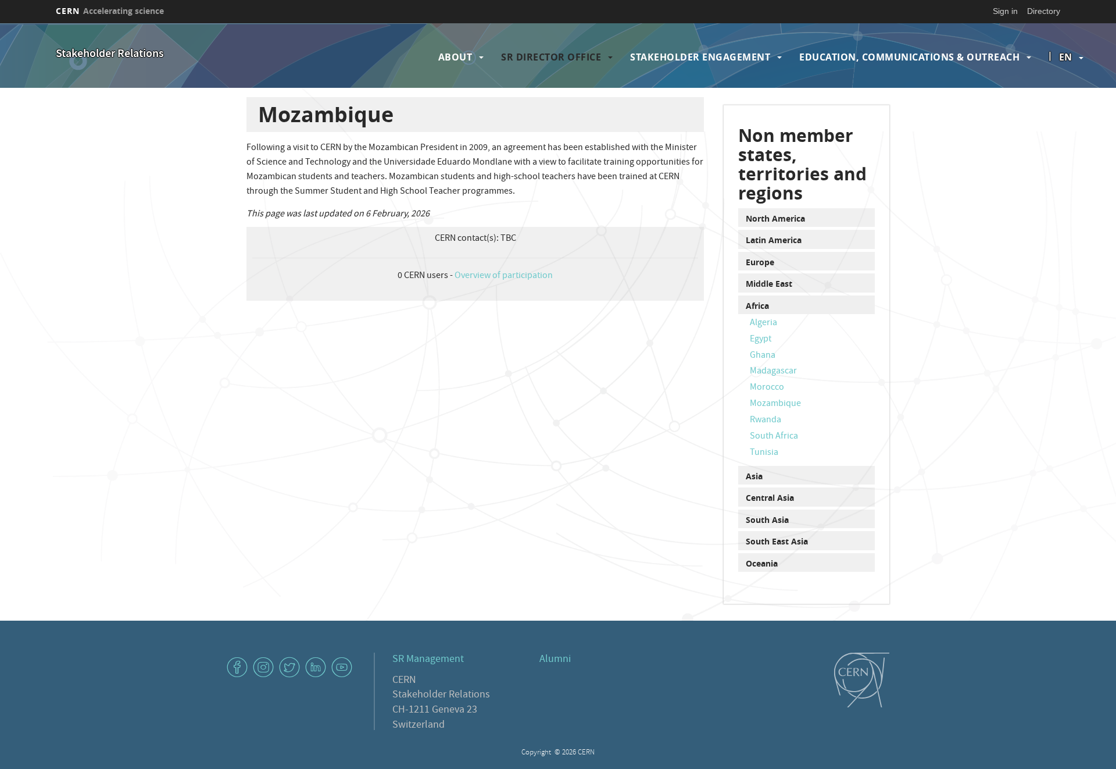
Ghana (762, 356)
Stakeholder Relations (110, 54)
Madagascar (773, 372)
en (1065, 57)
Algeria (763, 323)
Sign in (1005, 11)
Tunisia (764, 453)
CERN (110, 10)
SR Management (428, 660)
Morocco (767, 388)
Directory (1043, 11)
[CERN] (861, 680)
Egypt (760, 340)
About (455, 57)
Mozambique (775, 404)
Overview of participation (504, 276)
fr (1066, 94)
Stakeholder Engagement (700, 57)
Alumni (555, 660)
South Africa (774, 437)
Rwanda (765, 421)
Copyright (537, 753)
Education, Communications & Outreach (909, 57)
